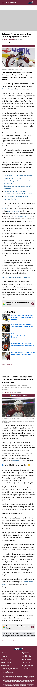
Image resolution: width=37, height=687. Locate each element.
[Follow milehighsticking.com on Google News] (32, 303)
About (3, 653)
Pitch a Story (26, 659)
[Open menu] (3, 3)
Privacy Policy (6, 662)
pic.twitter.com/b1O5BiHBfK (11, 480)
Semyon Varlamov (8, 89)
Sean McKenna (8, 392)
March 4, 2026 (29, 483)
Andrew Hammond (13, 211)
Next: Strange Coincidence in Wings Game (16, 277)
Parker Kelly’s (16, 461)
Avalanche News (11, 640)
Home (3, 364)
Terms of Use (26, 662)
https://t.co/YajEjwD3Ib (18, 478)
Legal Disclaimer (28, 665)
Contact (4, 656)
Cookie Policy (5, 665)
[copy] (12, 43)
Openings (25, 653)
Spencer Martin (20, 216)
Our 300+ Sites (27, 656)
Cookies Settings (7, 672)
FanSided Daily (6, 659)
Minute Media (10, 676)
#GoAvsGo (29, 475)
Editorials (9, 364)
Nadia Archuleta (9, 39)
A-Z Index (25, 669)
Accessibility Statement (9, 669)
